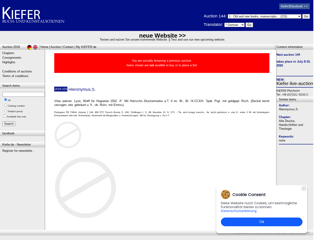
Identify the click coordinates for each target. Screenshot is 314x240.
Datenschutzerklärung (239, 211)
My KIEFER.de (86, 47)
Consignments (11, 57)
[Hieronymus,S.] (85, 218)
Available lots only (16, 116)
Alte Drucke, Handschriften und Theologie (291, 124)
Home (44, 47)
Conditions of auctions (17, 71)
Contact (68, 47)
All (9, 100)
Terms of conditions (15, 76)
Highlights (8, 62)
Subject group (15, 111)
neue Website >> (162, 35)
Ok (261, 221)
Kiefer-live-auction (295, 83)
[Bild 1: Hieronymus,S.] (69, 136)
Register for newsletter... (18, 150)
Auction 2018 (11, 47)
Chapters (8, 53)
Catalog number (16, 106)
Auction (56, 47)
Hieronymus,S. (289, 109)
